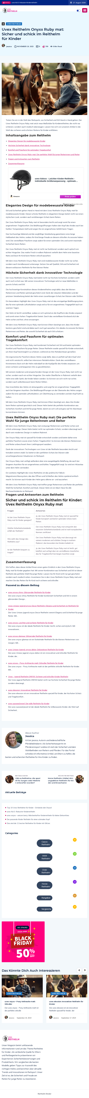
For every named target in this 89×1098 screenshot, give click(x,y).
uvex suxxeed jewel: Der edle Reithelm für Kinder (28, 708)
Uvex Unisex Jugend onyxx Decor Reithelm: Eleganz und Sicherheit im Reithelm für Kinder (43, 611)
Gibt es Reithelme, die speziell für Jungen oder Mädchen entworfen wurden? (27, 784)
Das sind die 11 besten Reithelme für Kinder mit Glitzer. (28, 827)
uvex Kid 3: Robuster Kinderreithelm (21, 816)
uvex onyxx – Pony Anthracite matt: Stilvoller (20, 1007)
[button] (84, 14)
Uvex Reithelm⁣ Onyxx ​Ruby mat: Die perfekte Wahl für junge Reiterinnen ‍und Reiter (44, 158)
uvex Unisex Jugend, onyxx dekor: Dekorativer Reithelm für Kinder (36, 654)
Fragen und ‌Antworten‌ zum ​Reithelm (24, 163)
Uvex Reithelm (14, 28)
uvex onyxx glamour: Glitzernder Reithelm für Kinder (30, 640)
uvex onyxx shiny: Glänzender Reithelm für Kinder (29, 596)
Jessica (9, 51)
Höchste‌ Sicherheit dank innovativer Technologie (29, 149)
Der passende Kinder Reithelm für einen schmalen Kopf (28, 823)
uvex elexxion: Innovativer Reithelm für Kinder (27, 694)
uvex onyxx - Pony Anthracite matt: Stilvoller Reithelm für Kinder (35, 667)
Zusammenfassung (16, 168)
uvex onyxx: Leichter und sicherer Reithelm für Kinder (30, 627)
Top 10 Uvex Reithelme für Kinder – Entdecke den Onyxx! (29, 812)
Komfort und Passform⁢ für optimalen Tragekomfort (29, 154)
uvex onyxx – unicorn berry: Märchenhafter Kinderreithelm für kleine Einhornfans (26, 6)
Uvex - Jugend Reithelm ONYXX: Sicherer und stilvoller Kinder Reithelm (38, 681)
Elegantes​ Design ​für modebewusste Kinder (26, 145)
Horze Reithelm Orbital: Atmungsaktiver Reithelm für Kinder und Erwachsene (61, 784)
